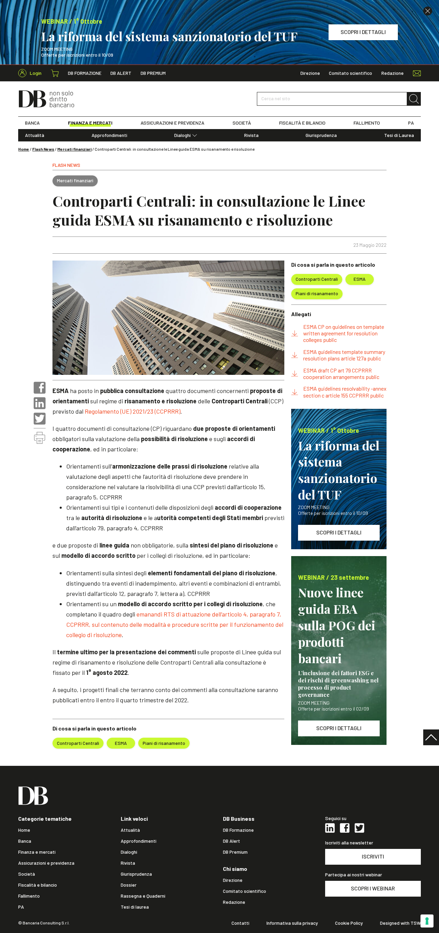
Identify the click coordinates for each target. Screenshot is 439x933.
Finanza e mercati (37, 852)
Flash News (43, 149)
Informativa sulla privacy (292, 923)
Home (23, 149)
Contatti (240, 923)
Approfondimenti (109, 135)
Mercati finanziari (74, 149)
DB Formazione (85, 73)
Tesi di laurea (135, 907)
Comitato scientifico (350, 73)
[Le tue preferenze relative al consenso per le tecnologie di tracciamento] (427, 921)
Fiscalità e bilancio (37, 885)
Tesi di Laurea (399, 135)
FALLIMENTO (367, 123)
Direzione (310, 73)
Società (26, 874)
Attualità (34, 135)
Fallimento (29, 896)
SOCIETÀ (242, 123)
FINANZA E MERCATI (90, 123)
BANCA (32, 123)
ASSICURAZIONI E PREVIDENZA (172, 123)
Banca (24, 841)
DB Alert (120, 73)
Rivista (251, 135)
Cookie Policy (349, 923)
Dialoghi (182, 135)
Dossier (129, 885)
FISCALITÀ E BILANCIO (302, 123)
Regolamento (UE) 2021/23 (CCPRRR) (132, 411)
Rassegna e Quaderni (143, 896)
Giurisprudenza (321, 135)
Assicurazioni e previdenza (46, 863)
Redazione (392, 73)
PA (411, 123)
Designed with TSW (400, 923)
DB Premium (153, 73)
